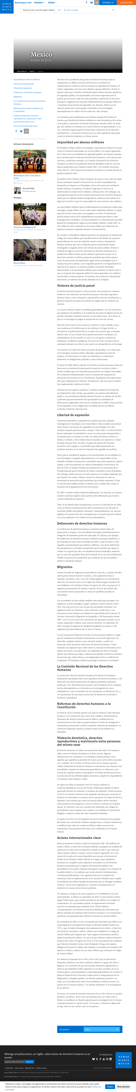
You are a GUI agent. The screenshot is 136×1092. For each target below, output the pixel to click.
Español (40, 71)
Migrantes (18, 96)
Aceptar (110, 1086)
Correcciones (19, 1068)
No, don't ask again (71, 10)
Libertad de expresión (23, 88)
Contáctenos (9, 1068)
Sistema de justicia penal (24, 83)
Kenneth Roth (28, 188)
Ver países (64, 1029)
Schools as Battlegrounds (25, 227)
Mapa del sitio (29, 1068)
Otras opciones (123, 1086)
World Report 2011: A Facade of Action (27, 176)
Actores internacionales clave (26, 126)
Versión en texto (41, 1068)
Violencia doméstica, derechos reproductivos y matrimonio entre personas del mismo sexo (28, 118)
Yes (59, 10)
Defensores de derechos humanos (27, 92)
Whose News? (20, 262)
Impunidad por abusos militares (27, 79)
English (32, 71)
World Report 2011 (23, 2)
